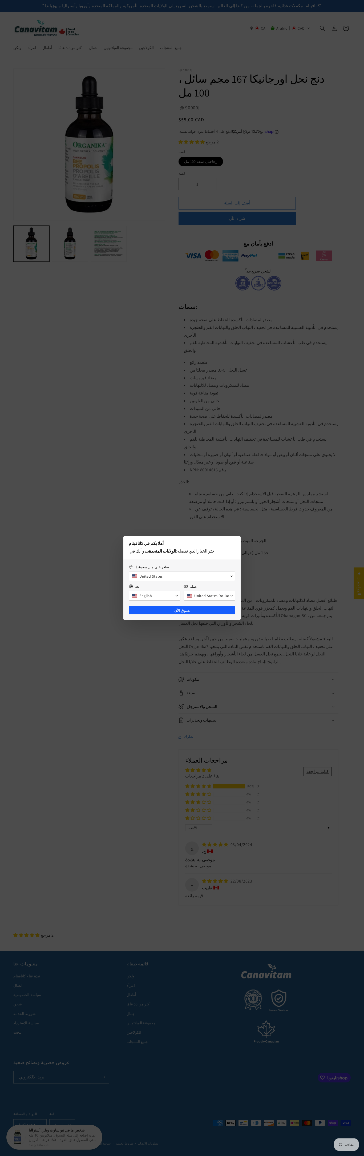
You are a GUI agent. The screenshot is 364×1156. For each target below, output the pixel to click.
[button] (182, 576)
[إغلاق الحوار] (236, 539)
